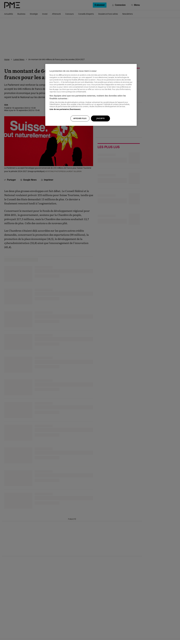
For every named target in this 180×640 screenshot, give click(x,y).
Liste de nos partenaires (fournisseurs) (65, 109)
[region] (91, 95)
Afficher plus (79, 118)
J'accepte (100, 118)
